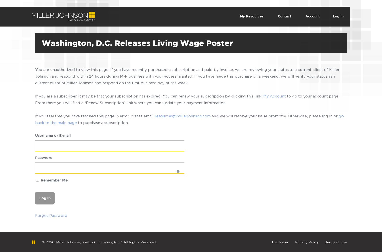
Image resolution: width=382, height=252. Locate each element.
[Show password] (178, 171)
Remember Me (54, 180)
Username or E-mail (53, 135)
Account (313, 16)
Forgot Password (51, 216)
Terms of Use (336, 242)
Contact (284, 16)
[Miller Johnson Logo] (33, 242)
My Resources (252, 16)
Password (44, 158)
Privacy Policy (307, 242)
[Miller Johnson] (63, 15)
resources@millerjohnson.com (183, 116)
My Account (274, 96)
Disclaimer (280, 242)
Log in (338, 16)
